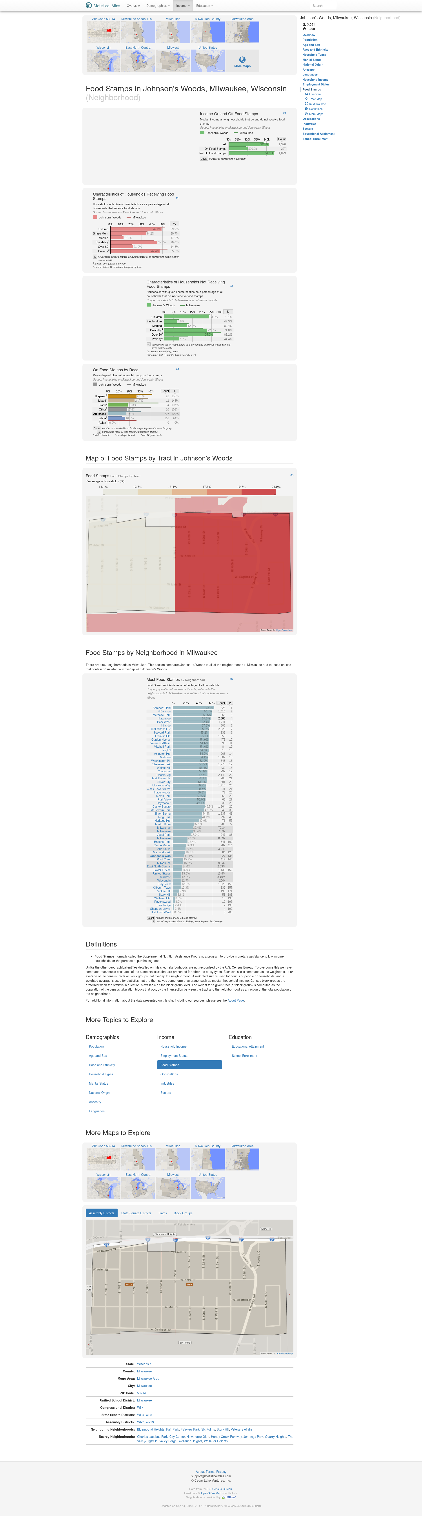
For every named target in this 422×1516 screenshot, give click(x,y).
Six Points (208, 1429)
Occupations (169, 1074)
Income (181, 5)
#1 (284, 113)
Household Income (173, 1046)
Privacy (221, 1471)
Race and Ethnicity (102, 1065)
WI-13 (150, 1422)
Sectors (165, 1092)
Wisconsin (144, 1364)
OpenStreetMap (211, 1493)
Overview (133, 5)
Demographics (156, 5)
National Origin (99, 1092)
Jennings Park (253, 1436)
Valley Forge (168, 1441)
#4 (177, 369)
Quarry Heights (275, 1436)
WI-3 (140, 1414)
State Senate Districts (136, 1213)
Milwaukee (144, 1371)
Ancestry (95, 1102)
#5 (291, 475)
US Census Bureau (219, 1489)
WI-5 (149, 1414)
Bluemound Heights (150, 1429)
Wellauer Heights (190, 1441)
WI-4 (140, 1407)
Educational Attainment (248, 1046)
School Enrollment (244, 1055)
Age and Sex (98, 1055)
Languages (97, 1111)
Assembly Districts (101, 1213)
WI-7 (140, 1422)
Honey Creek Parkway (226, 1436)
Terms (210, 1471)
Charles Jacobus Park (152, 1436)
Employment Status (173, 1055)
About (200, 1471)
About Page (236, 1000)
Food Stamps (169, 1065)
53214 (141, 1393)
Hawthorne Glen (198, 1436)
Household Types (101, 1074)
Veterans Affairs (242, 1429)
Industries (167, 1083)
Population (96, 1046)
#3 (231, 285)
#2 (177, 197)
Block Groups (183, 1213)
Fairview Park (190, 1429)
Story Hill (223, 1429)
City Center (177, 1436)
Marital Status (98, 1083)
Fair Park (172, 1429)
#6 (231, 678)
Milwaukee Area (148, 1378)
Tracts (162, 1213)
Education (203, 5)
